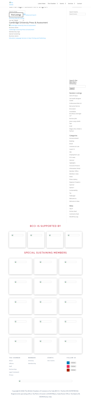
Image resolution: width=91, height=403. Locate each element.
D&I (70, 152)
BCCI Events (51, 360)
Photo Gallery (73, 179)
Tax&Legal (72, 196)
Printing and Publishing (39, 38)
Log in (71, 208)
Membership (32, 363)
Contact (79, 3)
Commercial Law (74, 146)
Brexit (71, 144)
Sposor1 (71, 187)
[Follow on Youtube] (68, 370)
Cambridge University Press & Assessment (28, 22)
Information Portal (74, 168)
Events (62, 3)
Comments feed (74, 214)
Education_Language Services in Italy (20, 38)
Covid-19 (72, 149)
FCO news (72, 157)
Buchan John (73, 118)
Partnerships (13, 369)
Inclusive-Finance (74, 166)
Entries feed (73, 211)
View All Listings (19, 18)
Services (70, 3)
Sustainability (73, 190)
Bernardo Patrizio (74, 106)
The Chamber (52, 3)
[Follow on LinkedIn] (68, 362)
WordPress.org (73, 217)
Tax (70, 193)
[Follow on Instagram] (68, 366)
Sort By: (11, 20)
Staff (10, 366)
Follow (73, 363)
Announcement (74, 138)
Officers (11, 363)
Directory (11, 18)
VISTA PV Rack (73, 96)
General (71, 160)
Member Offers (74, 171)
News (71, 176)
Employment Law (74, 155)
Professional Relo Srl (75, 103)
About (11, 360)
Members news (74, 174)
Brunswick (72, 109)
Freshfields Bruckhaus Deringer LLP (75, 114)
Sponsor (71, 185)
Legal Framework (14, 372)
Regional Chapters (74, 182)
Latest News (41, 3)
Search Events (73, 12)
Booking (71, 141)
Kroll (70, 126)
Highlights (72, 163)
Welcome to (72, 198)
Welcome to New (74, 201)
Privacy (11, 375)
